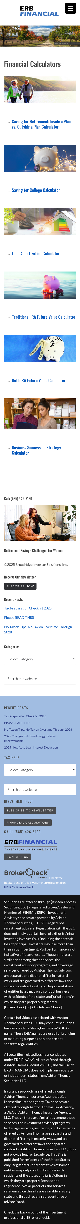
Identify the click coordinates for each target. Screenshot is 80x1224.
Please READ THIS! (19, 617)
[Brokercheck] (15, 1007)
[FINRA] (28, 912)
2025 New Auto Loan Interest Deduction (31, 747)
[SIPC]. (42, 912)
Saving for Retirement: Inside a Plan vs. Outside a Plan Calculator (41, 124)
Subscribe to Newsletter (30, 810)
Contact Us (17, 856)
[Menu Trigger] (70, 8)
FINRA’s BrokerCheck (19, 887)
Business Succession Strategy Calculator (36, 450)
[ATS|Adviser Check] (46, 1007)
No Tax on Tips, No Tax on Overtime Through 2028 (38, 729)
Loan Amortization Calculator (36, 253)
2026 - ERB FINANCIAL (40, 11)
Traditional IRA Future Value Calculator (43, 317)
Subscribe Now (20, 586)
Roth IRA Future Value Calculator (38, 380)
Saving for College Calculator (36, 190)
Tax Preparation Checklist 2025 (27, 608)
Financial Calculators (28, 822)
